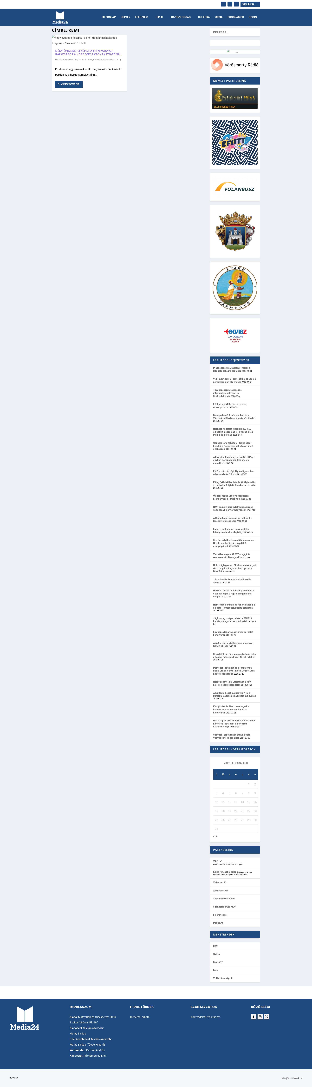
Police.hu (218, 923)
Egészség (141, 17)
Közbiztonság (180, 17)
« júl (215, 836)
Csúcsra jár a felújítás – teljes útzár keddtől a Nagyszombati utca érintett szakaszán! (233, 446)
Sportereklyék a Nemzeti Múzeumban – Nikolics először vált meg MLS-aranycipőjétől (234, 543)
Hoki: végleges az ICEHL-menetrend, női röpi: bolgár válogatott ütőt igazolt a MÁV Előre (235, 568)
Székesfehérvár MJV (224, 906)
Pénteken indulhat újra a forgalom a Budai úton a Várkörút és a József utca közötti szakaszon (234, 670)
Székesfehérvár (108, 60)
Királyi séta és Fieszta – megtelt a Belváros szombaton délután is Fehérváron (231, 709)
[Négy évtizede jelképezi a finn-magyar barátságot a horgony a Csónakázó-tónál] (89, 40)
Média (219, 17)
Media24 (69, 60)
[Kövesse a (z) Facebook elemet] (253, 1016)
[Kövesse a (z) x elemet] (266, 1016)
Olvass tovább (68, 84)
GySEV (216, 954)
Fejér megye (220, 915)
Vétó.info (218, 861)
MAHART (218, 962)
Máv (215, 970)
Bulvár (125, 17)
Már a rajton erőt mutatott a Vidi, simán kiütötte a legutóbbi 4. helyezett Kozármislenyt (234, 723)
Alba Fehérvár (220, 890)
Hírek (159, 17)
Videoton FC (220, 882)
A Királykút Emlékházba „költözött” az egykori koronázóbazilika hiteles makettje (233, 460)
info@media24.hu (95, 1055)
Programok (236, 17)
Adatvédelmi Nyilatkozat (205, 1017)
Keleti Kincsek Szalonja (225, 872)
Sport (253, 17)
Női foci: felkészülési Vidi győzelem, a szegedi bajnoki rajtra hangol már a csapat (233, 593)
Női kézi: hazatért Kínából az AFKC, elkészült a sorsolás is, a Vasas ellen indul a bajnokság (233, 432)
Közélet (96, 60)
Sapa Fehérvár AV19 (223, 898)
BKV (215, 946)
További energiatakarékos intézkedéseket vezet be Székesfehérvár (227, 393)
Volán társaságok (222, 978)
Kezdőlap (109, 17)
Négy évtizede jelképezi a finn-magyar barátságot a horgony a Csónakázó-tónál (88, 52)
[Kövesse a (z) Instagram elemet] (260, 1016)
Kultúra (204, 17)
